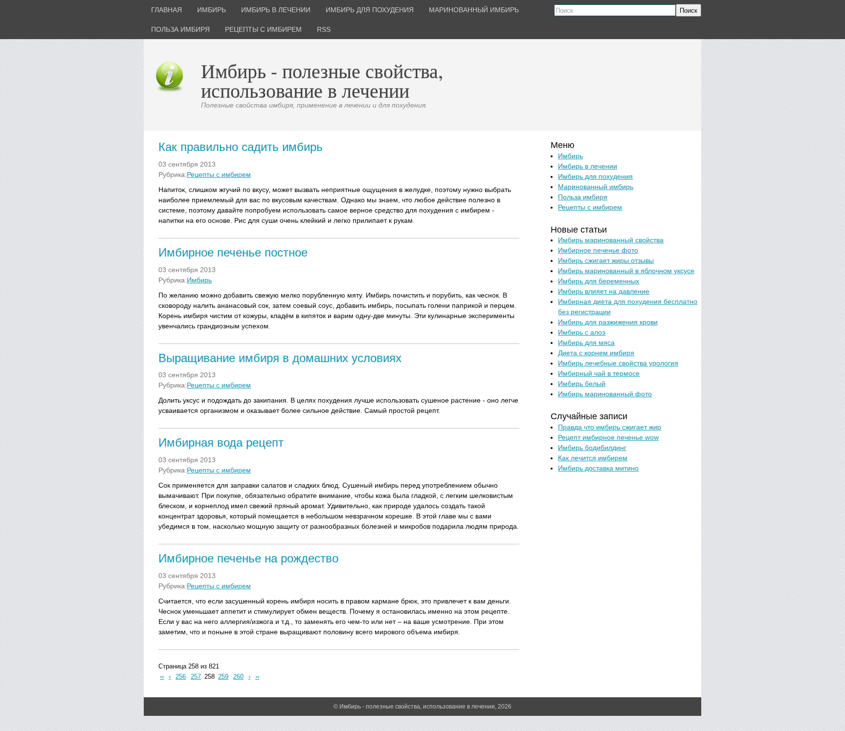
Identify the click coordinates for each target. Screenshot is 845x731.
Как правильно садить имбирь (240, 146)
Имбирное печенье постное (233, 252)
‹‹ (162, 676)
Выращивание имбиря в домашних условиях (279, 358)
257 (196, 676)
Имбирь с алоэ (581, 332)
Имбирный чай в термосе (599, 373)
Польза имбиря (582, 197)
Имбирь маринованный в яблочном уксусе (626, 271)
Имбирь (199, 280)
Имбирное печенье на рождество (248, 558)
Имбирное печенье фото (598, 250)
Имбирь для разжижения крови (608, 322)
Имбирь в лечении (587, 166)
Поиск (688, 10)
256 (181, 676)
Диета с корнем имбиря (596, 353)
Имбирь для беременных (598, 281)
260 (238, 676)
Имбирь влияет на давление (603, 291)
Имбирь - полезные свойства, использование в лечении (322, 80)
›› (257, 676)
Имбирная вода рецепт (221, 442)
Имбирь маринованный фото (605, 394)
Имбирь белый (581, 383)
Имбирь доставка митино (598, 468)
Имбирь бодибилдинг (592, 448)
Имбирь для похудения (595, 176)
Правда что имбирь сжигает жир (609, 427)
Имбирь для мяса (586, 342)
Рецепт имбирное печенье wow (608, 437)
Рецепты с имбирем (219, 174)
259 (223, 676)
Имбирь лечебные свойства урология (618, 363)
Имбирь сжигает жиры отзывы (606, 260)
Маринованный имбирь (595, 187)
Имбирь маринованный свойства (611, 240)
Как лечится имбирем (592, 458)
